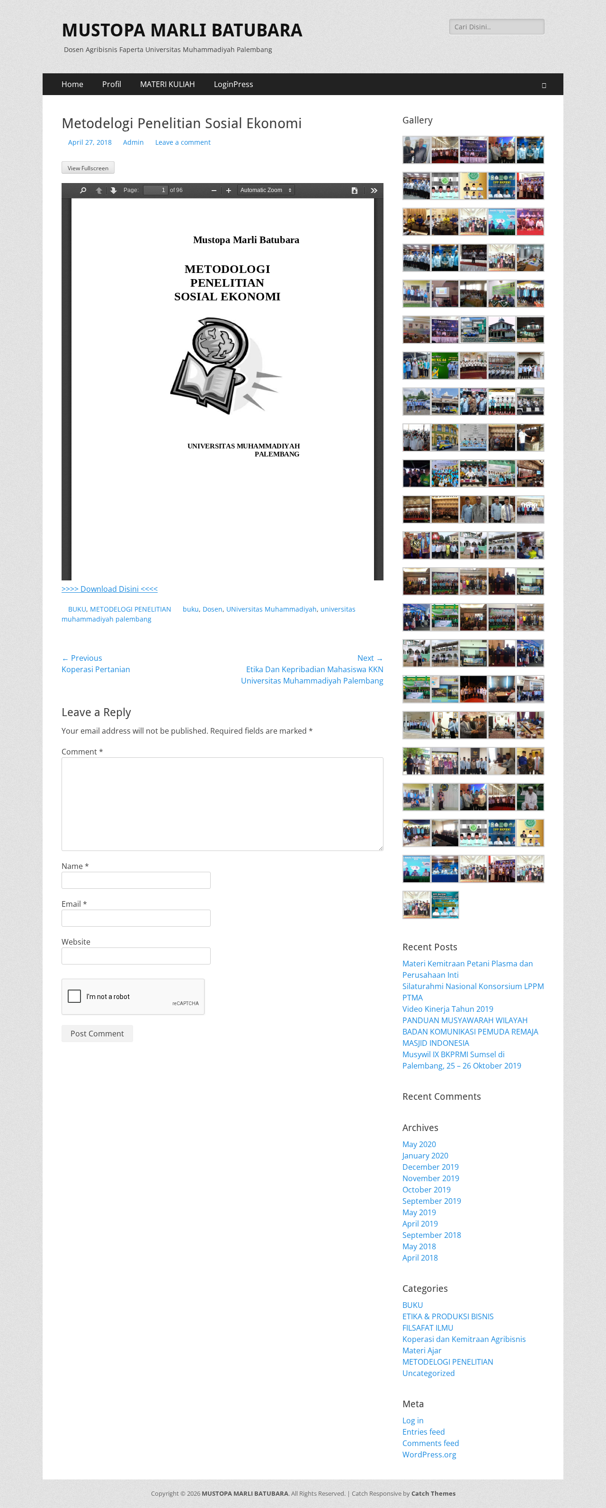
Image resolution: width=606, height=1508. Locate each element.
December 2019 (430, 1167)
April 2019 (420, 1224)
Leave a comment (183, 142)
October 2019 (426, 1189)
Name (75, 866)
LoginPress (233, 84)
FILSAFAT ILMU (428, 1328)
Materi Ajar (422, 1350)
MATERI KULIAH (167, 84)
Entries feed (423, 1432)
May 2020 (419, 1144)
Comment (82, 751)
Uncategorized (428, 1373)
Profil (111, 84)
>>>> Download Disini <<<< (110, 589)
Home (72, 84)
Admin (133, 142)
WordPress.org (429, 1454)
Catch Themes (433, 1493)
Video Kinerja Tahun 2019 (447, 1009)
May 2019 (419, 1212)
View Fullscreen (88, 168)
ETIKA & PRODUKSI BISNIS (448, 1316)
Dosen (213, 609)
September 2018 (431, 1235)
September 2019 (431, 1201)
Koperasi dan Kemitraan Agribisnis (464, 1339)
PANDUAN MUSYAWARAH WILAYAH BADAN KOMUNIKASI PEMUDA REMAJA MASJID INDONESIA (470, 1031)
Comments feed (430, 1443)
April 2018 (420, 1258)
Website (76, 942)
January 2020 (425, 1155)
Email (74, 904)
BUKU (77, 609)
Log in (413, 1420)
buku (191, 609)
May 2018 (419, 1246)
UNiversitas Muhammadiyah (271, 609)
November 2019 (430, 1178)
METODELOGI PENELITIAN (130, 609)
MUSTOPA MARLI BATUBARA (182, 30)
